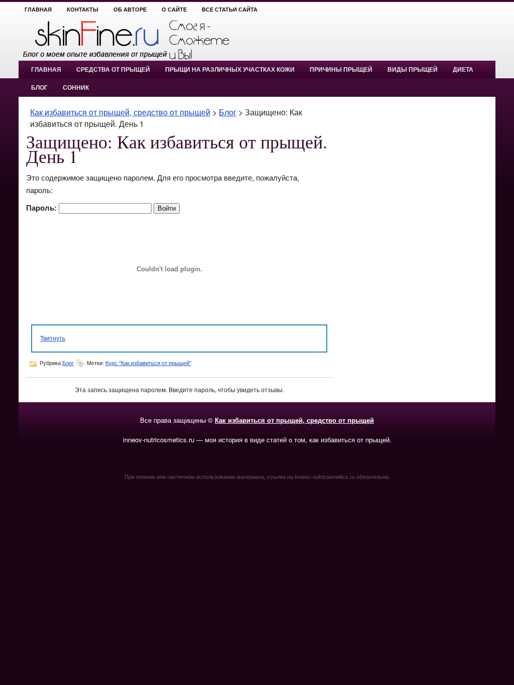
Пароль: (42, 208)
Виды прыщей (413, 69)
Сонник (76, 87)
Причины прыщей (341, 69)
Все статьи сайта (230, 10)
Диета (463, 69)
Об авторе (130, 10)
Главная (38, 10)
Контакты (82, 10)
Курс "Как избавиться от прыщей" (148, 363)
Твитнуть (52, 337)
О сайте (174, 10)
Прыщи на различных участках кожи (230, 69)
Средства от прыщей (113, 69)
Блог (39, 87)
